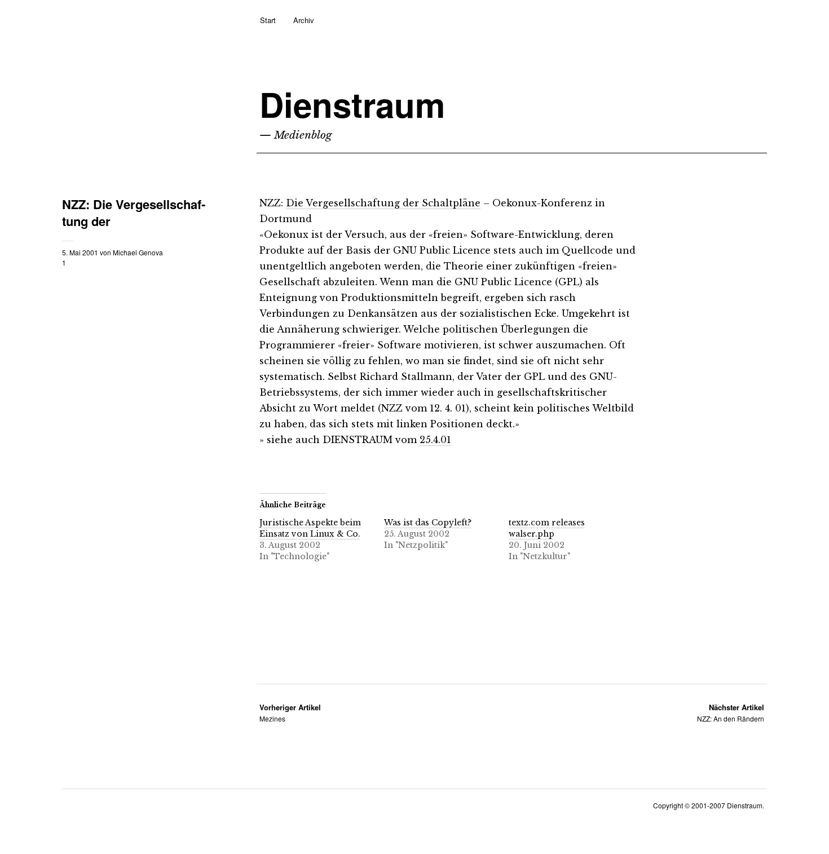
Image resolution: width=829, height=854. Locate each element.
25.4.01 (435, 439)
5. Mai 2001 (80, 252)
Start (268, 20)
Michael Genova (138, 252)
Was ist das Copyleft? (427, 522)
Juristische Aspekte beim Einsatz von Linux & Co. (310, 528)
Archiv (303, 20)
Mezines (290, 713)
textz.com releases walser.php (547, 528)
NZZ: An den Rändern (730, 713)
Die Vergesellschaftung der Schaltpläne (383, 203)
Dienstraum (352, 104)
